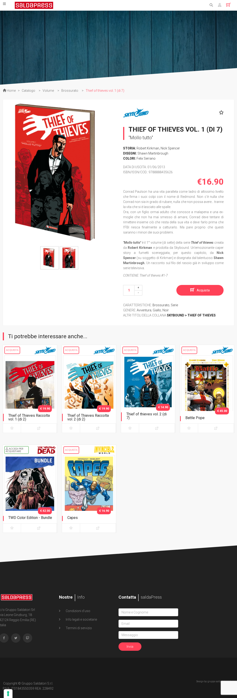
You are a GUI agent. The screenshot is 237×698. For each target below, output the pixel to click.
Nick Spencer (170, 148)
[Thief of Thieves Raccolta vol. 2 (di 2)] (89, 393)
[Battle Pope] (207, 393)
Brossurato (161, 305)
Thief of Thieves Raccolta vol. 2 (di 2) (88, 417)
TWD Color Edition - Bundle (30, 517)
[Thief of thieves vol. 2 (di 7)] (148, 393)
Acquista (203, 290)
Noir (165, 310)
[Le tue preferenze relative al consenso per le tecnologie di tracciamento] (8, 693)
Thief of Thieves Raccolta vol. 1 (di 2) (29, 417)
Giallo (157, 310)
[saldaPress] (34, 5)
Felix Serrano (146, 158)
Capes (72, 517)
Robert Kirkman (148, 148)
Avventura (144, 310)
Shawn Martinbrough (152, 153)
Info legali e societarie (81, 619)
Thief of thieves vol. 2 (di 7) (146, 416)
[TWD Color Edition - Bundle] (30, 493)
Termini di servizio (78, 628)
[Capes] (89, 493)
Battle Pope (195, 418)
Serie (174, 305)
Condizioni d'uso (77, 611)
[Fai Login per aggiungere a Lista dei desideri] (220, 112)
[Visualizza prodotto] (39, 428)
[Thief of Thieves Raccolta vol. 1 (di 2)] (30, 393)
